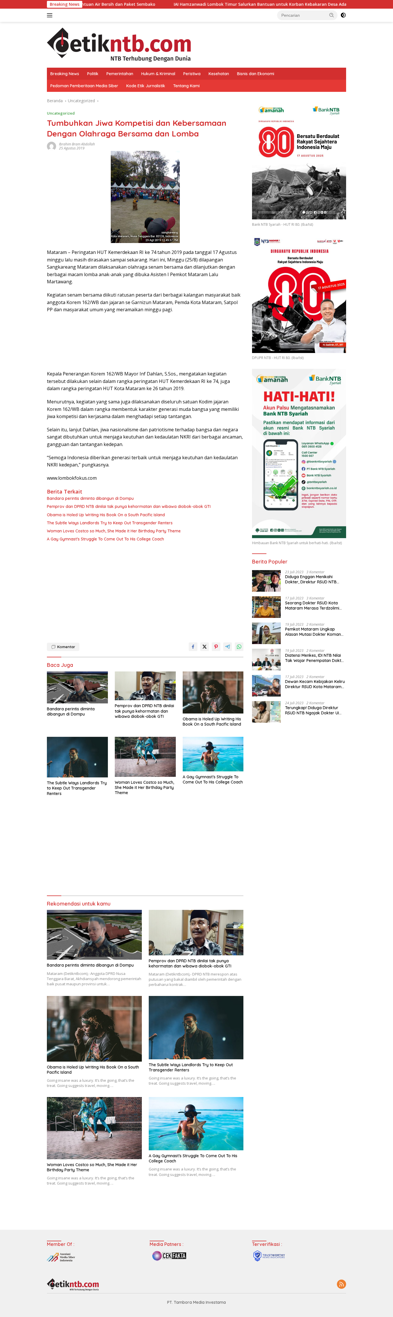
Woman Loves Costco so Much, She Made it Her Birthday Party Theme (114, 531)
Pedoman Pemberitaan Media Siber (84, 85)
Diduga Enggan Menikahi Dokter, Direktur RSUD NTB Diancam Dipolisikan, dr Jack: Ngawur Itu (313, 579)
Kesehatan (219, 73)
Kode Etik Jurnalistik (145, 85)
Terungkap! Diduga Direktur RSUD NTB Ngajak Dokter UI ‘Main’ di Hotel (312, 710)
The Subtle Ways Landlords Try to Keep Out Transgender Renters (110, 522)
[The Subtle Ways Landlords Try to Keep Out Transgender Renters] (77, 757)
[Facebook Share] (193, 646)
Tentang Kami (186, 85)
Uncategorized (61, 113)
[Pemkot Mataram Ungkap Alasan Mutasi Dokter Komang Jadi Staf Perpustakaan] (266, 633)
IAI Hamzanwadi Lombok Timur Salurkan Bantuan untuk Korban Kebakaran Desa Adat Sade (214, 4)
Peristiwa (192, 73)
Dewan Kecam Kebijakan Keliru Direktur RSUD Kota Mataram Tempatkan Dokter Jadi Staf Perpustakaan (315, 684)
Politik (92, 73)
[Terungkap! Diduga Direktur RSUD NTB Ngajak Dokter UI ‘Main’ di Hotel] (266, 712)
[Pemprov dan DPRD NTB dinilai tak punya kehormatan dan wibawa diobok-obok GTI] (145, 686)
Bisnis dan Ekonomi (255, 73)
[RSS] (341, 1285)
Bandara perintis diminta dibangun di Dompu (90, 498)
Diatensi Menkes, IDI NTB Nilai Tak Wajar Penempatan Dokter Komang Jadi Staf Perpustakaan (315, 658)
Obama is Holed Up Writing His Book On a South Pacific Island (106, 514)
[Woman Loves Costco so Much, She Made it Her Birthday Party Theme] (145, 757)
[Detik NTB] (119, 44)
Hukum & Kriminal (158, 73)
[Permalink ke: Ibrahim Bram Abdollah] (51, 146)
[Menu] (51, 15)
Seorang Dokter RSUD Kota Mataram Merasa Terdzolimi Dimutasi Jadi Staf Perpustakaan (312, 605)
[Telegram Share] (227, 646)
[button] (331, 15)
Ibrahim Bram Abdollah (77, 144)
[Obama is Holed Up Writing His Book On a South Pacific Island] (213, 692)
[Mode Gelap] (343, 15)
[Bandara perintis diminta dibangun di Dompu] (77, 687)
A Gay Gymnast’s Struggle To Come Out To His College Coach (105, 539)
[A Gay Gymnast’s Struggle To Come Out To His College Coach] (213, 754)
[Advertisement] (145, 590)
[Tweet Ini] (204, 646)
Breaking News (64, 73)
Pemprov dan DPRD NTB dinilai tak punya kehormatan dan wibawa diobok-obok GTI (129, 506)
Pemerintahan (119, 73)
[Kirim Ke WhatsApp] (239, 646)
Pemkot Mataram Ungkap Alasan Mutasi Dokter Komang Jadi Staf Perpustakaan (314, 632)
